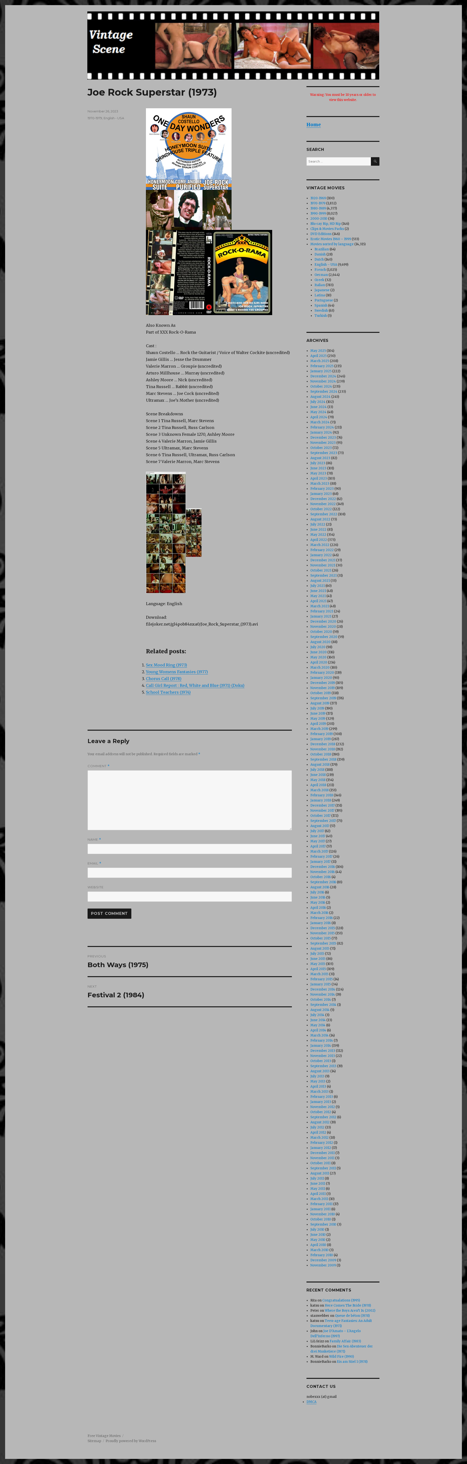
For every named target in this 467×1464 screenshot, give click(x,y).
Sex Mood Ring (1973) (166, 665)
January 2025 (321, 371)
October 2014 (320, 1000)
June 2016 (317, 897)
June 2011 (317, 1184)
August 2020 (320, 642)
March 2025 (319, 361)
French (320, 270)
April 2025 (318, 356)
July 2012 (317, 1127)
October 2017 (320, 816)
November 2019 (322, 688)
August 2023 (320, 458)
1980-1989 (318, 208)
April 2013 (318, 1086)
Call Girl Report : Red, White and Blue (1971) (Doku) (195, 685)
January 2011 (320, 1209)
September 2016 (323, 882)
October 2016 (320, 877)
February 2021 (321, 611)
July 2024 (317, 402)
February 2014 (321, 1040)
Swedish (321, 311)
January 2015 (320, 984)
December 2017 (322, 805)
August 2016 (319, 887)
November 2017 (322, 811)
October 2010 (320, 1219)
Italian (319, 285)
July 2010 (317, 1230)
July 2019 (317, 708)
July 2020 (317, 647)
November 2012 (322, 1107)
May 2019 (317, 719)
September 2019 (323, 698)
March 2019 (319, 729)
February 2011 (321, 1204)
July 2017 (317, 831)
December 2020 (323, 621)
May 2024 (318, 412)
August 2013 (320, 1071)
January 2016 (320, 923)
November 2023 (323, 443)
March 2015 (319, 974)
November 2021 (322, 565)
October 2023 (321, 448)
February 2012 (321, 1143)
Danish (320, 254)
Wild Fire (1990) (341, 1357)
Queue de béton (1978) (352, 1316)
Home (313, 124)
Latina (319, 295)
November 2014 (322, 994)
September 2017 (323, 821)
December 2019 (322, 683)
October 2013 (320, 1061)
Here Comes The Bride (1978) (348, 1305)
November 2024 (323, 381)
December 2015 (322, 928)
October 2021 (320, 570)
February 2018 (321, 795)
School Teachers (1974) (168, 692)
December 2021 (322, 560)
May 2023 (318, 473)
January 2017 (320, 862)
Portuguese (323, 300)
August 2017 (319, 826)
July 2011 (317, 1178)
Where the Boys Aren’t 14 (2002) (350, 1311)
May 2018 (317, 780)
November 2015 (322, 933)
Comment (99, 766)
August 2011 (319, 1173)
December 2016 (322, 867)
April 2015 (318, 969)
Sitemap (94, 1441)
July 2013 (317, 1076)
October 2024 (321, 386)
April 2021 (318, 601)
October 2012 (320, 1112)
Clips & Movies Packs (327, 229)
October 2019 (320, 693)
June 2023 (318, 468)
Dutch (319, 259)
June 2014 (318, 1020)
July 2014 (317, 1015)
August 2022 (320, 519)
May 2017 (317, 841)
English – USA (325, 265)
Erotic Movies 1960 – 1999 (330, 239)
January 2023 (321, 494)
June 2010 (318, 1235)
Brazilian (321, 249)
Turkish (320, 316)
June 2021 (318, 591)
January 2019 (320, 739)
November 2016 (322, 872)
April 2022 (318, 540)
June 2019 (317, 713)
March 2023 (319, 484)
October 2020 (321, 632)
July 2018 (317, 770)
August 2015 (319, 948)
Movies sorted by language (332, 244)
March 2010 (319, 1250)
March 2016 (319, 913)
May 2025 (318, 351)
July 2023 (317, 463)
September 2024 (323, 392)
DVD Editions (321, 234)
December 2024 (323, 376)
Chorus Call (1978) (163, 678)
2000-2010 (318, 219)
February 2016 (321, 918)
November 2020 (323, 627)
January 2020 (321, 678)
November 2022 (323, 504)
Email (94, 863)
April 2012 (318, 1132)
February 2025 (321, 366)
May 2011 (317, 1189)
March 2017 (319, 851)
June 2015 (317, 959)
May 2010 (317, 1240)
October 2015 (320, 938)
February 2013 (321, 1097)
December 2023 (323, 438)
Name (94, 839)
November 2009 (323, 1265)
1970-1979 (95, 118)
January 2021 (320, 616)
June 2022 (318, 529)
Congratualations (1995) (341, 1300)
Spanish (320, 305)
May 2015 (317, 964)
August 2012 (320, 1122)
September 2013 (323, 1066)
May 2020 (318, 657)
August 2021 (320, 581)
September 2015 (323, 943)
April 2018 (318, 785)
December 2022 (323, 499)
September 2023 (323, 453)
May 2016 (317, 902)
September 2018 (323, 759)
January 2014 (320, 1046)
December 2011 (322, 1153)
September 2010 (323, 1224)
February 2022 (322, 550)
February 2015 (321, 979)
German (321, 275)
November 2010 (322, 1214)
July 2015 (317, 954)
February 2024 (322, 427)
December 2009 (323, 1260)
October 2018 (320, 754)
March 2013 (319, 1092)
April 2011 (318, 1194)
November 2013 (322, 1056)
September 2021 (323, 575)
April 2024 (318, 417)
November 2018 (322, 749)
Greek (319, 280)
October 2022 (321, 509)
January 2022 (321, 555)
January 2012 (320, 1148)
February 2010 (321, 1255)
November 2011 (322, 1158)
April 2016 (318, 908)
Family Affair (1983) (345, 1341)
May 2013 (317, 1081)
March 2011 (319, 1199)
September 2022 (323, 514)
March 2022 (319, 545)
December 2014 (322, 989)
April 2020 (318, 662)
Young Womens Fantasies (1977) (177, 671)
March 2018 (319, 790)
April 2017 (318, 846)
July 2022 (317, 524)
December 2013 (322, 1051)
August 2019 (319, 703)
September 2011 (323, 1168)
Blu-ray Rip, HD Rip (325, 224)
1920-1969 (318, 198)
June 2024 (318, 407)
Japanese (322, 290)
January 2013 (320, 1102)
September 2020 (323, 637)
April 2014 (318, 1030)
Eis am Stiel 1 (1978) (352, 1362)
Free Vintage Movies (104, 1436)
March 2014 (319, 1035)
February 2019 (321, 734)
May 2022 (318, 535)
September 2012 (323, 1117)
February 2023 (322, 489)
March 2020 (320, 667)
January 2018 (320, 800)
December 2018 (322, 744)
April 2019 (318, 724)
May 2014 (317, 1025)
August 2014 (320, 1010)
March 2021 (319, 606)
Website (96, 887)
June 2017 (317, 836)
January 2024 (321, 432)
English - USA (114, 118)
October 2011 (320, 1163)
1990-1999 (318, 213)
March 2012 (319, 1138)
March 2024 (320, 422)
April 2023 (318, 478)
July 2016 (317, 892)
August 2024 (320, 397)
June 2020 (318, 652)
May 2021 (318, 596)
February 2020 (322, 673)
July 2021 (317, 586)
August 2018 (320, 765)
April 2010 (318, 1245)
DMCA (311, 1402)
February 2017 (321, 857)
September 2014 (323, 1005)
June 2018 (318, 775)
